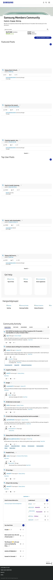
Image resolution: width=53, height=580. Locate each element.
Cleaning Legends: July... (12, 140)
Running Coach (31, 446)
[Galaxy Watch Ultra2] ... (11, 70)
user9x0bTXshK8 (10, 419)
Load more (25, 496)
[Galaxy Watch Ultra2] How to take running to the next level (22, 435)
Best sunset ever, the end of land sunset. (12, 536)
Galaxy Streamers (38, 308)
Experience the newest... (12, 105)
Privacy (2, 572)
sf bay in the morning (12, 483)
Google (8, 383)
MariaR (7, 192)
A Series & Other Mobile (22, 456)
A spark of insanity (11, 370)
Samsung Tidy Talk (12, 142)
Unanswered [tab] (24, 327)
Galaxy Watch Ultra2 (15, 446)
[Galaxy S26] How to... (11, 255)
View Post (30, 339)
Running (23, 446)
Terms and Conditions (6, 570)
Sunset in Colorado (10, 556)
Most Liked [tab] (15, 327)
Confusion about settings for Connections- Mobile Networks (23, 347)
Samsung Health (40, 446)
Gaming (9, 308)
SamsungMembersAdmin (11, 77)
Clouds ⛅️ (8, 529)
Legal (2, 574)
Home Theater (18, 335)
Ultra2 (6, 448)
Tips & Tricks (11, 281)
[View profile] (4, 335)
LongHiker (10, 359)
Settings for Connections (26, 365)
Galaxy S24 (18, 350)
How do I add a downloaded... (13, 220)
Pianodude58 (11, 463)
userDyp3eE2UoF (12, 428)
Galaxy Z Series (20, 405)
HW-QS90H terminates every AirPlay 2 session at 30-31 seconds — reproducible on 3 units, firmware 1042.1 (24, 331)
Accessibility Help (5, 567)
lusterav (8, 350)
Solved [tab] (31, 327)
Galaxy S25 (23, 386)
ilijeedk (9, 395)
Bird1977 (8, 373)
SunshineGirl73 (10, 386)
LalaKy (8, 456)
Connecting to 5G (8, 365)
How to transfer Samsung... (12, 185)
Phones (26, 281)
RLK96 (8, 405)
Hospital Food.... (10, 452)
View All (26, 153)
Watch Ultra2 (12, 448)
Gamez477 (9, 473)
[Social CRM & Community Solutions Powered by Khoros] (49, 563)
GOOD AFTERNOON (10, 551)
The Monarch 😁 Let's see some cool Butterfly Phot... (12, 544)
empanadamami (9, 228)
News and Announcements (14, 106)
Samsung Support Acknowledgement (13, 503)
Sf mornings (9, 470)
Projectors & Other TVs (13, 222)
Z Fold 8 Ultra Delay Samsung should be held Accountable (22, 416)
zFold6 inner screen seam (13, 402)
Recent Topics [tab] (8, 327)
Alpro (8, 335)
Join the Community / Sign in (42, 37)
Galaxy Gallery (21, 373)
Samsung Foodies (23, 308)
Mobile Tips (11, 71)
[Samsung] (8, 2)
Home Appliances (40, 281)
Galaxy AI (7, 446)
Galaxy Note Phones (13, 187)
